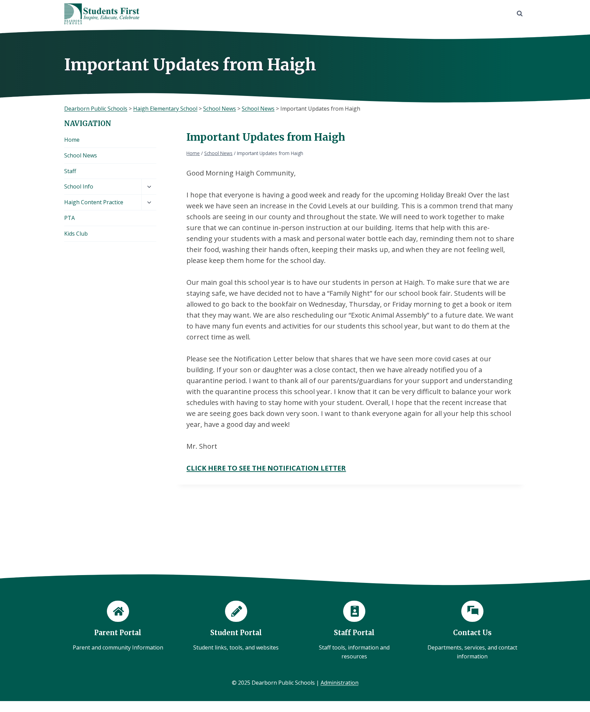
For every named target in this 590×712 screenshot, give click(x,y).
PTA (69, 218)
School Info (78, 186)
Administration (340, 682)
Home (72, 139)
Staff (70, 171)
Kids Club (76, 233)
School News (80, 155)
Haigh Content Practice (93, 202)
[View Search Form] (520, 14)
